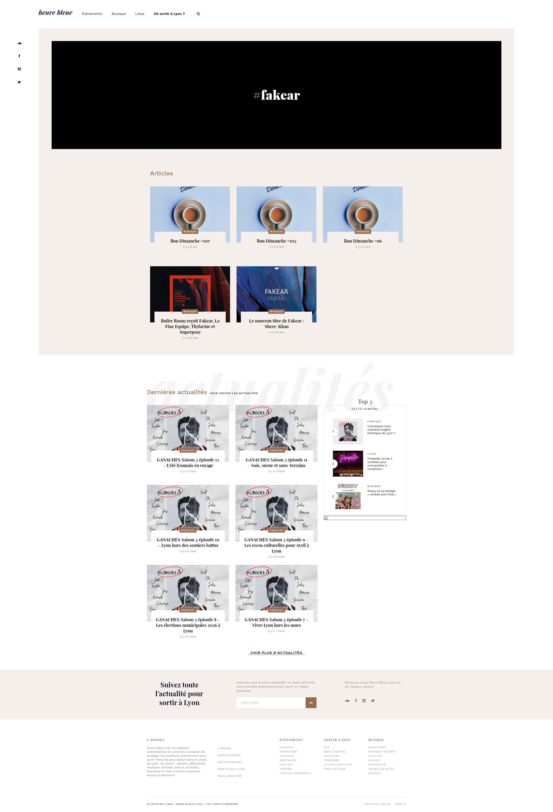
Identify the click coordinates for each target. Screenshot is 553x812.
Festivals (287, 756)
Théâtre (286, 769)
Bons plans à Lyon (231, 769)
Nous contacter (230, 776)
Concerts (287, 747)
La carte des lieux (338, 764)
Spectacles (288, 760)
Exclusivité (377, 764)
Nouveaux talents (381, 751)
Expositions (288, 751)
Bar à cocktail (335, 751)
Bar (327, 747)
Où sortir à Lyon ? (169, 14)
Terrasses (331, 760)
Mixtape (374, 760)
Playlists (375, 756)
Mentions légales (378, 804)
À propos (224, 748)
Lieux (139, 14)
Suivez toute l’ (179, 693)
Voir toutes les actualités (234, 393)
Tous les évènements (295, 773)
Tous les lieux (334, 769)
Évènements (92, 14)
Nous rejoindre (229, 755)
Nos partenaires (230, 762)
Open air (286, 764)
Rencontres (377, 747)
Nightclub (331, 756)
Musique (119, 14)
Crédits (400, 804)
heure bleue (55, 12)
